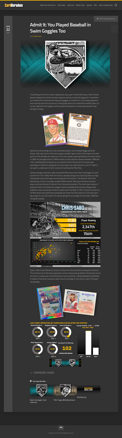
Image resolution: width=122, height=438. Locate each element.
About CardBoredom (106, 5)
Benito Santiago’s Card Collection (38, 401)
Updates (89, 5)
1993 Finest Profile (40, 373)
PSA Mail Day (81, 397)
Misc (95, 5)
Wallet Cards (80, 5)
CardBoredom (37, 36)
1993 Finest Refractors (47, 5)
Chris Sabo (50, 373)
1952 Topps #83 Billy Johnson (64, 400)
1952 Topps (61, 5)
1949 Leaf (70, 5)
